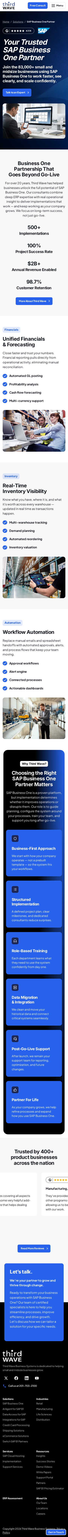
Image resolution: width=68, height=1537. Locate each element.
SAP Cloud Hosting (14, 1455)
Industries (42, 1398)
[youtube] (36, 1378)
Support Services (13, 1466)
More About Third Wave (32, 301)
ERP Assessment (12, 1498)
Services (8, 1451)
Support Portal (44, 1477)
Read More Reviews (32, 1248)
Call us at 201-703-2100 (22, 1385)
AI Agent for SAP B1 (13, 1408)
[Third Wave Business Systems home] (9, 5)
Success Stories (45, 1461)
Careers (40, 1513)
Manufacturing (44, 1408)
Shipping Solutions (13, 1430)
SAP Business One (13, 1403)
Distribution (43, 1419)
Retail (39, 1403)
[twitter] (6, 1378)
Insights (40, 1455)
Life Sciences (44, 1414)
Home (6, 21)
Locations (42, 1508)
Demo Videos (44, 1466)
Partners (41, 1482)
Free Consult (38, 5)
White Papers (43, 1472)
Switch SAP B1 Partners (15, 1441)
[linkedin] (26, 1378)
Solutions (18, 21)
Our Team (41, 1502)
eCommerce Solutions (16, 1435)
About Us (41, 1498)
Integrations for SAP (14, 1419)
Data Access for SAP (14, 1414)
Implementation (12, 1461)
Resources (42, 1451)
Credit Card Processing (16, 1425)
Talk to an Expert (15, 92)
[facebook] (16, 1378)
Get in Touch (56, 1532)
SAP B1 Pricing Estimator (50, 1488)
